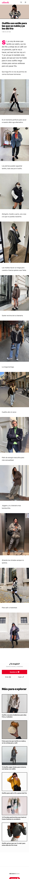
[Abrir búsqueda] (21, 2)
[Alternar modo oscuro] (25, 2)
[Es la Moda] (5, 2)
